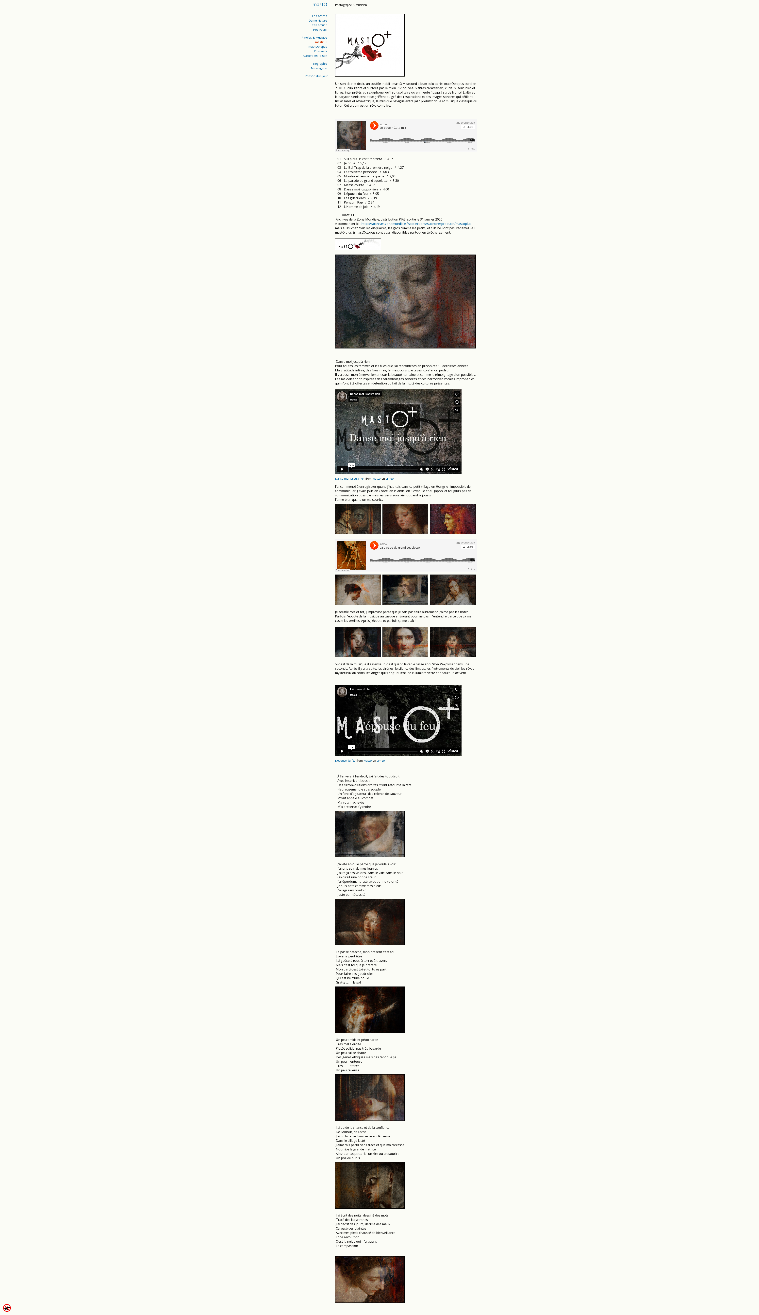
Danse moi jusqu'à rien (349, 478)
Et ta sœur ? (319, 25)
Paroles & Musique (314, 37)
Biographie (319, 63)
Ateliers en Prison (315, 56)
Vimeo (390, 478)
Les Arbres (319, 16)
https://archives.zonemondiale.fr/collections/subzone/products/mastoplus (416, 224)
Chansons (320, 51)
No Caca (14, 1308)
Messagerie (319, 68)
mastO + (321, 42)
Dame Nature (318, 20)
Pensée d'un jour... (317, 76)
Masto (376, 478)
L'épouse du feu (345, 760)
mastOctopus (318, 46)
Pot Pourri (320, 29)
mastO (319, 4)
